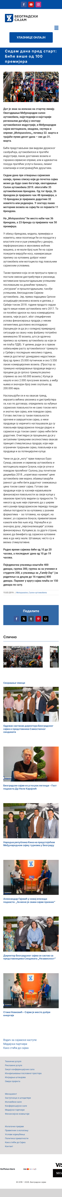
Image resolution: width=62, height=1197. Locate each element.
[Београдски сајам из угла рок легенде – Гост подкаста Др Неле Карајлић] (31, 764)
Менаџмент (11, 1094)
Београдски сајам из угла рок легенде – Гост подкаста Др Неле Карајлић (30, 787)
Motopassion (22, 592)
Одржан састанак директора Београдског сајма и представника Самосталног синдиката (28, 728)
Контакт (9, 1146)
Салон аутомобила (38, 592)
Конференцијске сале (16, 1106)
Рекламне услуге (13, 1065)
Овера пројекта (12, 1081)
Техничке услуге (13, 1061)
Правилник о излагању (16, 1130)
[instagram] (38, 4)
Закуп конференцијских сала (19, 1069)
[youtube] (31, 4)
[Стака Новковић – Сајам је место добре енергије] (31, 990)
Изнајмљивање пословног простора (23, 1073)
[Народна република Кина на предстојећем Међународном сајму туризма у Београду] (31, 820)
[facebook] (24, 4)
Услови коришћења (15, 1134)
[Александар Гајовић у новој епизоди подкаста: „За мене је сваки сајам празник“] (31, 877)
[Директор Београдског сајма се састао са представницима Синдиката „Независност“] (31, 933)
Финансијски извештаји (17, 1114)
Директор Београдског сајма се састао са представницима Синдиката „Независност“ (29, 957)
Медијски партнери (15, 1044)
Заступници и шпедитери (18, 1098)
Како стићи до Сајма (15, 1142)
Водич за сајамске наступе (20, 1040)
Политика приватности (16, 1138)
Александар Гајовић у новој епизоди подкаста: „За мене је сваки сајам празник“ (29, 900)
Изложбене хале (13, 1102)
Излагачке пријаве (14, 1126)
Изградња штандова (15, 1077)
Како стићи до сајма (16, 1048)
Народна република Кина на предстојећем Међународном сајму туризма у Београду (29, 844)
